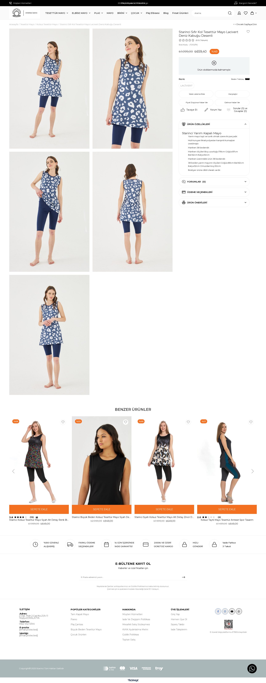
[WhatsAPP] (239, 611)
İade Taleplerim (179, 629)
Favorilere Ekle (63, 422)
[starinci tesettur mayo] (24, 13)
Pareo (74, 619)
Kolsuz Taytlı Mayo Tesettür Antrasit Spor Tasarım (227, 520)
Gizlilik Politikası (130, 634)
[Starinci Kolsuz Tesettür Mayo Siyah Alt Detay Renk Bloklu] (39, 460)
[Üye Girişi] (239, 13)
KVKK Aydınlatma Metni (135, 629)
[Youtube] (232, 611)
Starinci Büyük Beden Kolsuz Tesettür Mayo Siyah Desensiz (101, 517)
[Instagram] (225, 611)
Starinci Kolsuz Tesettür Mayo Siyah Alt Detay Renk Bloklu (39, 520)
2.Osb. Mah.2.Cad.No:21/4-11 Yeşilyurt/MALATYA (33, 616)
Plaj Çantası (77, 624)
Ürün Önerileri (197, 202)
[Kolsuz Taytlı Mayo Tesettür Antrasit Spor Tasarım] (227, 460)
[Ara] (229, 13)
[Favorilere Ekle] (248, 31)
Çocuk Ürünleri (78, 634)
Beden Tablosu (237, 79)
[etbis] (228, 625)
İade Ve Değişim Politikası (136, 619)
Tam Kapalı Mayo (80, 614)
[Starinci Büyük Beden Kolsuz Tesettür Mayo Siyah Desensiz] (101, 460)
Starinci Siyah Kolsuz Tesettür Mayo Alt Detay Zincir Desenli (164, 517)
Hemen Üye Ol (179, 619)
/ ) (204, 40)
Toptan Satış (128, 639)
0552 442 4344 (27, 623)
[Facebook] (218, 611)
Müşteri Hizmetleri (132, 614)
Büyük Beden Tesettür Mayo (86, 629)
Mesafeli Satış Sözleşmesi (136, 624)
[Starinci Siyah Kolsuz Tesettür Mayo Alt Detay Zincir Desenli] (164, 460)
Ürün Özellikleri (198, 124)
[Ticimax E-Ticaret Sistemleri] (133, 680)
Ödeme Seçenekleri (199, 192)
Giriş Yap (175, 614)
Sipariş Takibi (177, 624)
